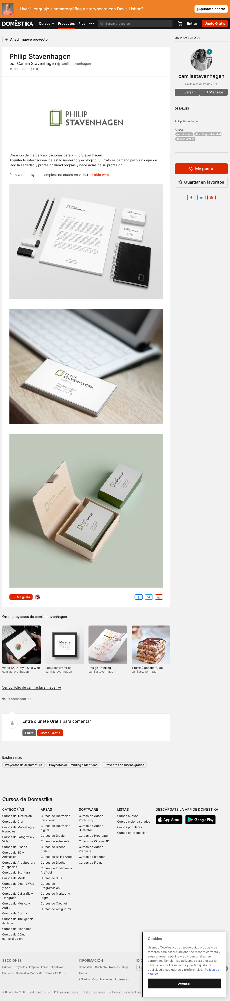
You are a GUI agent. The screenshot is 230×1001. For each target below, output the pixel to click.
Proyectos (66, 23)
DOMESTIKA (17, 23)
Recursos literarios (58, 668)
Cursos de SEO (51, 878)
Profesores (122, 979)
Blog (125, 967)
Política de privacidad (67, 992)
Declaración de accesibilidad (124, 992)
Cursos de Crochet (54, 903)
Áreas (46, 809)
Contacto (101, 967)
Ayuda (83, 973)
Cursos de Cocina (14, 913)
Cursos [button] (45, 23)
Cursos (6, 967)
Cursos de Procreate (93, 835)
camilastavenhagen (51, 617)
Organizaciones (102, 979)
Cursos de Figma (90, 862)
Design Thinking (99, 668)
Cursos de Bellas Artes (57, 856)
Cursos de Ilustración (17, 816)
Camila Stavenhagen (54, 63)
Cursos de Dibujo (53, 835)
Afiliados (84, 979)
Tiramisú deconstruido (147, 668)
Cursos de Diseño (14, 847)
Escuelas (7, 973)
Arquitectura (184, 134)
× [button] (225, 8)
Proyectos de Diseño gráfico (124, 765)
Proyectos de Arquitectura (23, 765)
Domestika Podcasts (29, 973)
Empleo (34, 967)
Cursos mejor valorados (133, 821)
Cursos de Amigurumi (56, 909)
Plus (81, 23)
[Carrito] (180, 23)
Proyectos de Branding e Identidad (73, 765)
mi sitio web (99, 175)
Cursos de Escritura (16, 872)
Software (88, 809)
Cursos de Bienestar (16, 929)
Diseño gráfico (186, 138)
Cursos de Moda (13, 878)
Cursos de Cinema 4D (94, 841)
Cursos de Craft (13, 821)
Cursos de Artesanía (55, 841)
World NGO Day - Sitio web (21, 668)
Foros (44, 967)
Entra (29, 733)
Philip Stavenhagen (187, 121)
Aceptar (184, 983)
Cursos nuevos (127, 816)
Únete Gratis (50, 733)
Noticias (114, 967)
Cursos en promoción (132, 832)
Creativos (57, 967)
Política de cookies (93, 992)
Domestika (86, 967)
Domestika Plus (54, 973)
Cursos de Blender (92, 856)
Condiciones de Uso (39, 992)
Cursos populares (129, 827)
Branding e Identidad (208, 134)
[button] (91, 23)
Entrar (192, 23)
